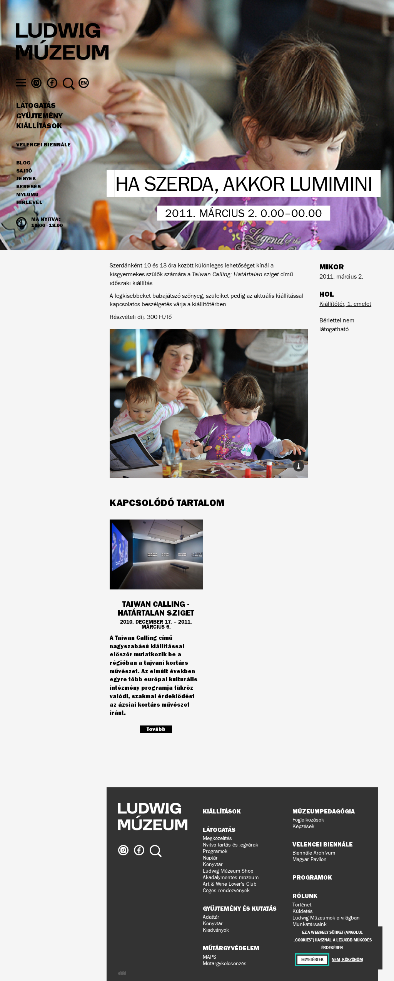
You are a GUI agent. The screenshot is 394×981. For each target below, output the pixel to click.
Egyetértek (312, 959)
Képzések (303, 826)
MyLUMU (27, 195)
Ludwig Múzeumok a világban (326, 918)
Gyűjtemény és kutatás (240, 908)
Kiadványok (216, 930)
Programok (215, 851)
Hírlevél (29, 202)
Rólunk (304, 896)
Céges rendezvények (226, 890)
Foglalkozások (308, 820)
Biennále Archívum (313, 853)
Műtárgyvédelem (231, 948)
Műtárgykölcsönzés (225, 963)
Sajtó (24, 171)
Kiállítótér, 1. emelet (345, 303)
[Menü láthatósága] (21, 83)
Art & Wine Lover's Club (230, 884)
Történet (301, 904)
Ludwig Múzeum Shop (228, 871)
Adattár (211, 917)
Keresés (28, 186)
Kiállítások (39, 126)
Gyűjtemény (39, 116)
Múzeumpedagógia (323, 811)
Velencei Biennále (43, 144)
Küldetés (302, 911)
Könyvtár (213, 864)
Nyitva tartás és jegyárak (230, 845)
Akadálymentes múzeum (231, 877)
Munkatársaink (309, 924)
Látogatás (36, 106)
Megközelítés (217, 838)
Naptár (210, 858)
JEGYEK (26, 178)
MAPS (209, 957)
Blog (23, 163)
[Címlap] (62, 42)
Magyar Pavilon (309, 859)
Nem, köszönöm (347, 959)
